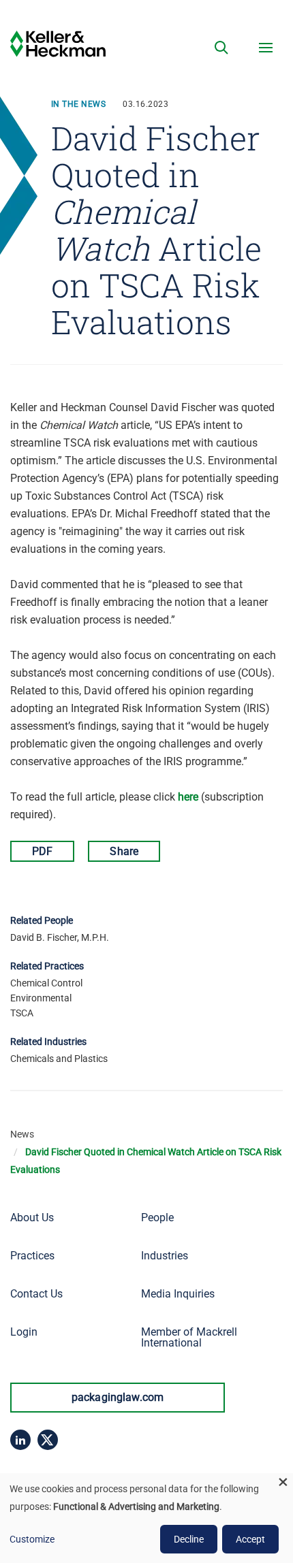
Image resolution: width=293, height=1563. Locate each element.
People (157, 1217)
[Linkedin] (20, 1440)
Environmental (41, 998)
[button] (221, 48)
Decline (189, 1539)
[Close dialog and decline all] (283, 1481)
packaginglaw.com (118, 1397)
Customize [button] (32, 1539)
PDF (42, 851)
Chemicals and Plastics (59, 1058)
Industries (164, 1255)
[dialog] (146, 1518)
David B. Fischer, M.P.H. (59, 937)
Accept (250, 1539)
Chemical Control (46, 983)
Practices (32, 1255)
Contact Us (36, 1293)
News (22, 1134)
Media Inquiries (178, 1293)
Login (23, 1331)
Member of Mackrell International (189, 1337)
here (188, 796)
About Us (32, 1217)
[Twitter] (47, 1440)
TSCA (21, 1013)
